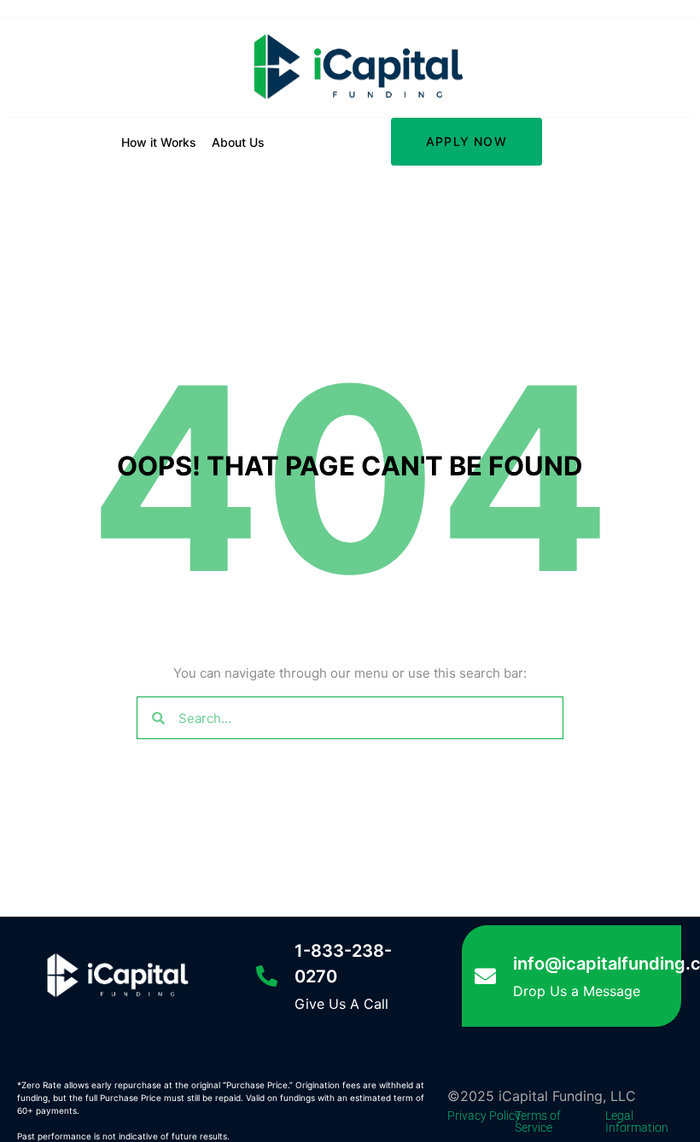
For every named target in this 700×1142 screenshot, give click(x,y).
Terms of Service (538, 1121)
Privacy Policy (484, 1115)
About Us (238, 142)
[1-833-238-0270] (266, 976)
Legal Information (636, 1121)
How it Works (158, 142)
